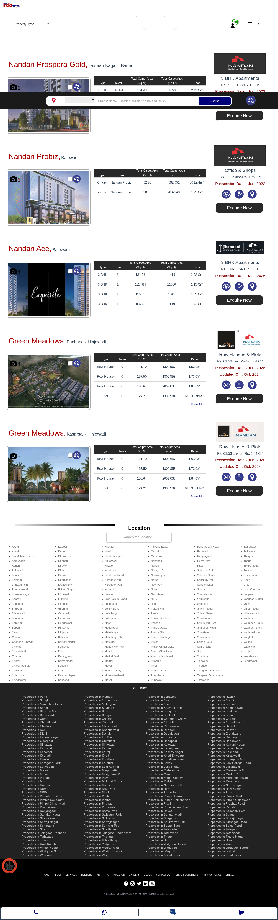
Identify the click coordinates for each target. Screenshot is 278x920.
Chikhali (17, 670)
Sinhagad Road (206, 627)
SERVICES (71, 875)
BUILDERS (86, 875)
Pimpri (155, 642)
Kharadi (109, 546)
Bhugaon (17, 603)
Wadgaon (249, 618)
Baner (15, 575)
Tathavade (203, 680)
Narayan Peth (159, 570)
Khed (108, 551)
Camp (15, 632)
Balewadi (17, 570)
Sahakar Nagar (206, 575)
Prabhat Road (159, 670)
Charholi (17, 656)
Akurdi (16, 546)
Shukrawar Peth (206, 622)
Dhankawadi (65, 556)
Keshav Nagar (66, 675)
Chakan (16, 637)
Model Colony (113, 670)
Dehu (61, 551)
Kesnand (63, 680)
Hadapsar (64, 618)
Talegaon (202, 665)
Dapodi (62, 546)
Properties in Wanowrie (37, 855)
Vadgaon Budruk (253, 599)
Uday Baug (250, 575)
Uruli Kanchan (252, 589)
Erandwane (65, 584)
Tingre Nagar (251, 565)
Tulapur (248, 570)
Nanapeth (157, 560)
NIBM (154, 599)
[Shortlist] (239, 194)
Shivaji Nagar (205, 608)
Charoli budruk (21, 665)
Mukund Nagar (160, 546)
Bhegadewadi (20, 589)
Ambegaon (18, 560)
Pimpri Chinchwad (162, 651)
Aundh (16, 565)
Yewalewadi (251, 656)
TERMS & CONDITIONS (186, 875)
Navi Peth (156, 584)
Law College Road (116, 599)
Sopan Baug (204, 642)
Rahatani (202, 551)
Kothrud (109, 589)
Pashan (155, 622)
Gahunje (63, 603)
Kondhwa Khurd (114, 575)
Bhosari (16, 599)
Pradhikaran (158, 675)
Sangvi (201, 589)
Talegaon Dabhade (208, 670)
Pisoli (154, 665)
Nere (154, 589)
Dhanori (63, 560)
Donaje (62, 575)
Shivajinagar (204, 618)
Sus (199, 651)
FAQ (107, 875)
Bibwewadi (18, 613)
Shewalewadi (205, 594)
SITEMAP (230, 875)
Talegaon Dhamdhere (210, 675)
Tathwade (249, 551)
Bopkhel (17, 622)
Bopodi (16, 627)
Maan (108, 622)
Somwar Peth (205, 637)
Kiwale (109, 565)
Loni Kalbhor (112, 608)
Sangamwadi (205, 584)
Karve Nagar (65, 661)
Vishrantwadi (251, 613)
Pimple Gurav (159, 627)
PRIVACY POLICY (212, 875)
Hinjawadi (64, 627)
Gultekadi (64, 613)
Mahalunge (111, 632)
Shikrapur (203, 599)
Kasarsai (63, 665)
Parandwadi (158, 608)
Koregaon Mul (113, 580)
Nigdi (154, 603)
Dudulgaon (64, 580)
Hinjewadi (64, 632)
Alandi (16, 551)
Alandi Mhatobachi (23, 556)
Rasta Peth (203, 560)
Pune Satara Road (208, 546)
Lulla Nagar (112, 613)
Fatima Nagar (66, 589)
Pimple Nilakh (159, 632)
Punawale (157, 680)
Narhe (154, 580)
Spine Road (204, 646)
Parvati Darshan (160, 618)
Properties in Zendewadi (224, 855)
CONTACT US (163, 875)
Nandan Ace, (29, 248)
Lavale (109, 594)
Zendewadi (250, 661)
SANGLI (233, 6)
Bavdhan (17, 580)
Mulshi (155, 551)
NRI (98, 875)
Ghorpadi (63, 608)
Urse (246, 584)
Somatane (203, 632)
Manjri (108, 651)
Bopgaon (17, 618)
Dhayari (63, 565)
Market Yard (112, 656)
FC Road (63, 594)
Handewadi (65, 622)
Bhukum (17, 608)
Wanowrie (250, 646)
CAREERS (134, 875)
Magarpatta (111, 627)
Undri (247, 580)
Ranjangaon (204, 556)
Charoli (16, 661)
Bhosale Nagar (21, 594)
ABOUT (57, 875)
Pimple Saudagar (161, 637)
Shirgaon (202, 603)
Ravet (200, 565)
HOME (46, 875)
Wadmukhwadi (252, 632)
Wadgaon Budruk (254, 622)
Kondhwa (110, 570)
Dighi (61, 570)
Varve (247, 603)
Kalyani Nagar (66, 642)
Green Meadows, (37, 340)
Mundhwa (157, 556)
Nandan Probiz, (34, 156)
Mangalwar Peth (114, 646)
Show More (198, 404)
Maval (108, 665)
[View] (226, 194)
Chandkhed (19, 651)
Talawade (203, 661)
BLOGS (148, 875)
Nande (155, 565)
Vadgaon (249, 594)
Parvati (155, 613)
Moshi (108, 680)
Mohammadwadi (114, 675)
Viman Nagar (251, 608)
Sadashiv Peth (205, 570)
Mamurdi (110, 642)
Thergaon (249, 556)
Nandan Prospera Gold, (48, 64)
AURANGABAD (239, 11)
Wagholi (248, 637)
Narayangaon (159, 575)
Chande (17, 646)
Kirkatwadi (111, 560)
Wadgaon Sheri (253, 627)
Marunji (109, 661)
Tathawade (250, 546)
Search (214, 100)
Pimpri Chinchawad (162, 646)
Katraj (61, 670)
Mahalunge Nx (113, 637)
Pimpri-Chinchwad (162, 656)
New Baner (157, 594)
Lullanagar (111, 618)
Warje (247, 651)
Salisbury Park (205, 580)
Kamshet (63, 646)
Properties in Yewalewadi (163, 855)
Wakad (248, 642)
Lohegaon (111, 603)
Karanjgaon (65, 656)
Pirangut (156, 661)
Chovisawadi (19, 680)
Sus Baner (203, 656)
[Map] (252, 194)
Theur (247, 560)
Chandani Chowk (22, 642)
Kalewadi (63, 637)
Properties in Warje (97, 855)
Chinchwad (18, 675)
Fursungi (63, 599)
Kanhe (62, 651)
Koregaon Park (113, 584)
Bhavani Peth (20, 584)
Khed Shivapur (113, 556)
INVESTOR (119, 875)
